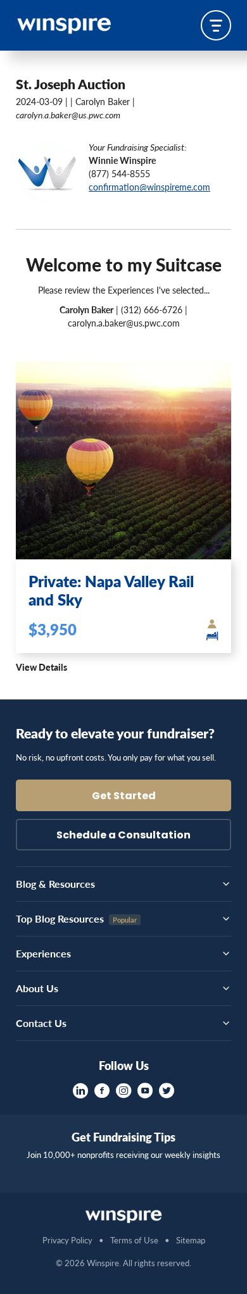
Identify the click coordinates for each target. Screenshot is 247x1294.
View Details (41, 667)
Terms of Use (134, 1240)
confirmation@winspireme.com (149, 186)
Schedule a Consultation (123, 836)
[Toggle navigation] (216, 25)
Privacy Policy (67, 1240)
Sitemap (190, 1240)
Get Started (124, 797)
